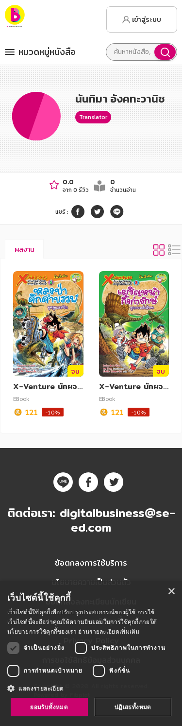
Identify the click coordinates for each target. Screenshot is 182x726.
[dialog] (91, 653)
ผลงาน (24, 249)
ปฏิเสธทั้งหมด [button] (133, 707)
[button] (91, 688)
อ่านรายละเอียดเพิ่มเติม (108, 631)
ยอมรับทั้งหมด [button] (49, 707)
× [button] (171, 591)
